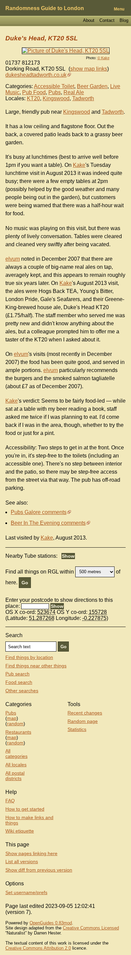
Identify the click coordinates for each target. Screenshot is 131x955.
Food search (18, 682)
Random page (83, 721)
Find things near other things (36, 665)
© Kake (103, 58)
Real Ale (73, 92)
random (15, 723)
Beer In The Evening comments (48, 523)
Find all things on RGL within (39, 571)
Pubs (54, 92)
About (88, 20)
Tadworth (83, 98)
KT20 (33, 98)
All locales (16, 764)
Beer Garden (92, 86)
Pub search (17, 673)
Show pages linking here (31, 853)
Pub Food (34, 92)
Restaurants (18, 732)
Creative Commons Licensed (91, 927)
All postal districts (15, 775)
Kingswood (56, 98)
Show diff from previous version (38, 870)
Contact (107, 20)
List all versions (21, 861)
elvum (12, 259)
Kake (79, 165)
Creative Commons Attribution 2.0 (38, 948)
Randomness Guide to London (44, 8)
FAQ (10, 800)
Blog (124, 20)
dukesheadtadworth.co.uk (36, 75)
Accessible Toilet (54, 86)
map (11, 718)
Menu (119, 9)
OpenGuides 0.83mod (51, 922)
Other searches (21, 690)
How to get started (24, 809)
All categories (16, 753)
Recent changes (85, 712)
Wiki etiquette (19, 831)
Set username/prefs (26, 892)
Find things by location (29, 657)
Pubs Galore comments (39, 512)
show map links (88, 69)
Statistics (77, 729)
